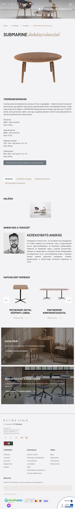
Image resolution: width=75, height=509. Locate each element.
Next (68, 300)
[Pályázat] (8, 443)
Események (54, 461)
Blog (52, 454)
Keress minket (32, 454)
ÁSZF (29, 467)
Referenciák (54, 464)
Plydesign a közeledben (35, 457)
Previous (6, 300)
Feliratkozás (10, 494)
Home (5, 26)
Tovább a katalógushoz (17, 351)
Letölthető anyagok (24, 179)
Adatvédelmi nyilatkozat (36, 470)
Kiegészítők (8, 464)
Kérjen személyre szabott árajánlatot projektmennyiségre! (25, 163)
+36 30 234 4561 (46, 9)
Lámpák (6, 457)
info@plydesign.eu (65, 9)
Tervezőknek (32, 461)
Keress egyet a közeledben (19, 391)
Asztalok (26, 26)
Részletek (9, 179)
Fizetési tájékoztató (34, 473)
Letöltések (31, 464)
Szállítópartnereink (42, 179)
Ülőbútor (7, 454)
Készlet (6, 467)
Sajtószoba (54, 457)
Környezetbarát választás (15, 183)
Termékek (15, 26)
